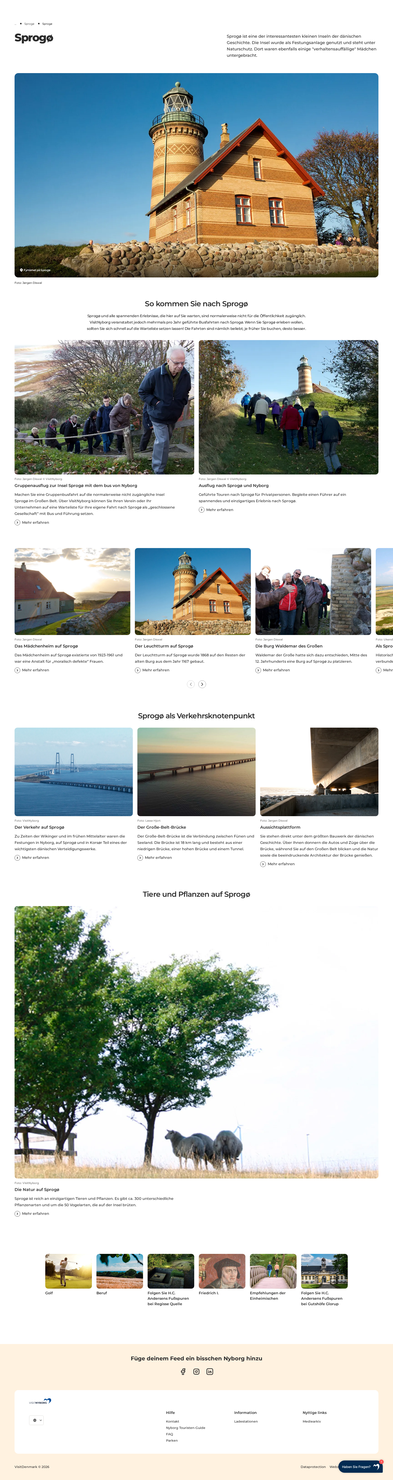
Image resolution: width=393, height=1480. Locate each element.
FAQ (169, 1434)
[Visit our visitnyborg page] (183, 1372)
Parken (172, 1440)
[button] (104, 501)
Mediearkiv (312, 1421)
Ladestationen (246, 1421)
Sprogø (29, 23)
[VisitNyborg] (40, 1401)
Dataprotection (313, 1467)
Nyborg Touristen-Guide (185, 1428)
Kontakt (172, 1421)
